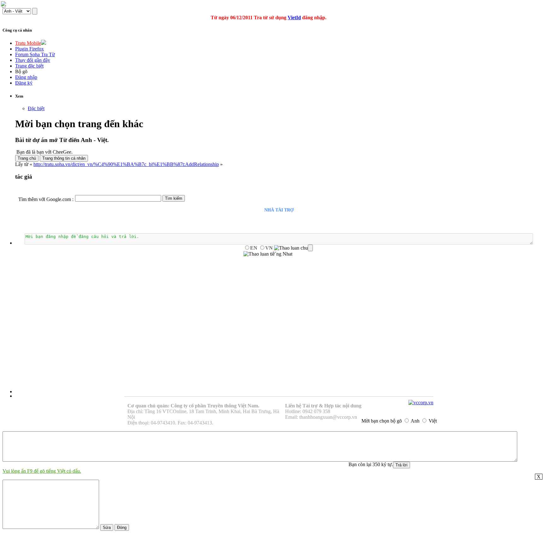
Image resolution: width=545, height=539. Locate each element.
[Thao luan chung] (293, 248)
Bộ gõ (21, 71)
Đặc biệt (36, 108)
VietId (294, 17)
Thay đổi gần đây (32, 60)
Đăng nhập (26, 77)
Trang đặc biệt (29, 65)
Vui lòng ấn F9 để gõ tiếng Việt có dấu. (42, 471)
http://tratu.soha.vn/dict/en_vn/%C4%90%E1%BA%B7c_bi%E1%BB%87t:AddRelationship (126, 164)
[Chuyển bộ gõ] (4, 4)
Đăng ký (23, 83)
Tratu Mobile (28, 43)
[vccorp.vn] (420, 402)
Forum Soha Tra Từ (35, 54)
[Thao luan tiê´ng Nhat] (267, 254)
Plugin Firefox (29, 48)
